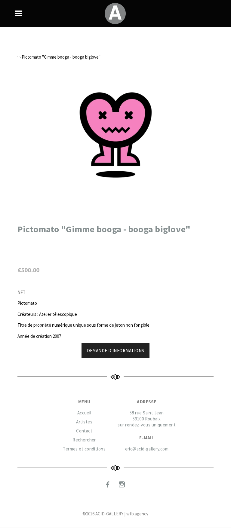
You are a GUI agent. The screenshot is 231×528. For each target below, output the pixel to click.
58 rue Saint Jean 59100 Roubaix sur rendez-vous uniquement (147, 419)
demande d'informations (115, 350)
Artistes (84, 422)
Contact (84, 431)
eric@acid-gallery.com (146, 449)
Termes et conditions (84, 449)
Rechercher (84, 440)
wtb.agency (137, 514)
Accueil (84, 413)
